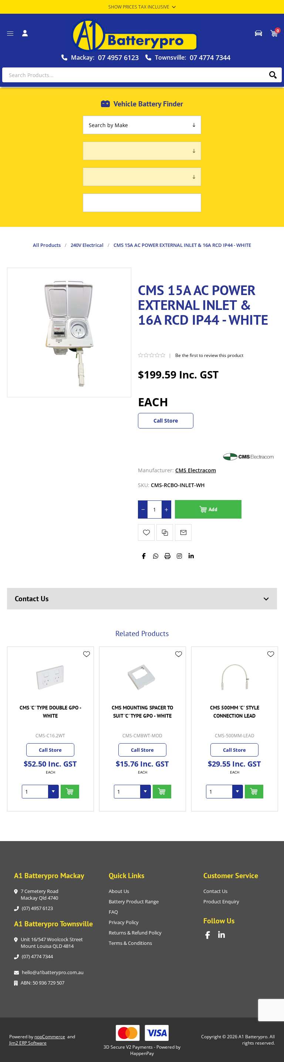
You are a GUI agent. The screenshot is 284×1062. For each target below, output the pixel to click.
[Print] (167, 556)
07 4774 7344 (210, 57)
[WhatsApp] (156, 556)
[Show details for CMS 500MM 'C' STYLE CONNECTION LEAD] (234, 677)
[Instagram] (179, 556)
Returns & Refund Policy (135, 932)
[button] (53, 791)
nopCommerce (49, 1036)
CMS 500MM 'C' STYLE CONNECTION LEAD (234, 711)
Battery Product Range (134, 901)
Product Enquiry (221, 901)
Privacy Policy (124, 922)
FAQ (113, 912)
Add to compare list (164, 532)
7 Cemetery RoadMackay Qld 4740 (39, 894)
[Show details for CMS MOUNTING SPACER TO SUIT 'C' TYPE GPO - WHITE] (142, 677)
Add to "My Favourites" (146, 532)
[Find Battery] (258, 33)
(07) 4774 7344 (37, 956)
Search (272, 75)
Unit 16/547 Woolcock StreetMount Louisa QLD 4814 (52, 942)
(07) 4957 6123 (37, 908)
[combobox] (35, 791)
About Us (119, 891)
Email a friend (183, 532)
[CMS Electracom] (247, 470)
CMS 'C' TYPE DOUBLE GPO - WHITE (50, 711)
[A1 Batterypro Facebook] (211, 935)
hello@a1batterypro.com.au (53, 972)
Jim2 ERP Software (28, 1043)
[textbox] (142, 74)
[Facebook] (144, 556)
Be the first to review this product (209, 355)
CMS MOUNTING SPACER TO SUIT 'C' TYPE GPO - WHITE (142, 711)
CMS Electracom (195, 470)
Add (213, 509)
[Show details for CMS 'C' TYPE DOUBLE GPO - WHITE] (50, 677)
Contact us (215, 891)
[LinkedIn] (191, 556)
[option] (50, 728)
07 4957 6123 (118, 57)
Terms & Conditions (130, 943)
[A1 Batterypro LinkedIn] (224, 935)
